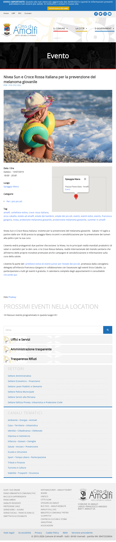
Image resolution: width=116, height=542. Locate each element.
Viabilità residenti (12, 503)
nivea (16, 219)
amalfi (7, 212)
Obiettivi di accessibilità (15, 516)
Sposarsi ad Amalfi (50, 503)
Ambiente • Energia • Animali (22, 420)
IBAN (65, 532)
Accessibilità (24, 532)
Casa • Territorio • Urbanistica (23, 425)
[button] (76, 197)
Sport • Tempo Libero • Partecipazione (27, 457)
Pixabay (12, 297)
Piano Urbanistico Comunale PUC (19, 493)
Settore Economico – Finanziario (24, 381)
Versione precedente (82, 532)
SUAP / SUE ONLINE (11, 490)
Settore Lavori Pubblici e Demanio (25, 386)
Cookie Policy (52, 532)
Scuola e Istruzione (17, 451)
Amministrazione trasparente (31, 349)
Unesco (44, 496)
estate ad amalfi (26, 216)
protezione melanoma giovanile (36, 219)
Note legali (9, 532)
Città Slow (46, 499)
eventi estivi (87, 216)
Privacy (38, 532)
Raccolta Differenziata (14, 496)
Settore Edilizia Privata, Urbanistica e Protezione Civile (35, 402)
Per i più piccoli (12, 85)
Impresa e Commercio (19, 436)
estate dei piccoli (63, 216)
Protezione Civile (11, 506)
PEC (20, 13)
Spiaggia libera (11, 186)
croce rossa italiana (38, 212)
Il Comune (59, 28)
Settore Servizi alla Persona (21, 397)
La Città (80, 28)
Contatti (28, 13)
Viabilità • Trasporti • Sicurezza (23, 473)
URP (13, 13)
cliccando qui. (11, 274)
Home (6, 13)
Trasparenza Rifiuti (24, 359)
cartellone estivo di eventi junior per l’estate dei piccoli (52, 263)
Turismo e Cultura (17, 467)
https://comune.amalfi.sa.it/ (93, 3)
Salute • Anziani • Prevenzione (23, 446)
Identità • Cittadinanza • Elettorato (25, 430)
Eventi (67, 189)
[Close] (85, 179)
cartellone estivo (19, 212)
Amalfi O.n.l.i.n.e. (49, 509)
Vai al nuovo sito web (58, 8)
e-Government (103, 28)
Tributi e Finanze (16, 462)
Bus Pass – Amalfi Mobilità (53, 506)
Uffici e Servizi (20, 339)
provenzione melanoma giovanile (69, 219)
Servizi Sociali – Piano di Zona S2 (18, 513)
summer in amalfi (96, 219)
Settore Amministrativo (19, 375)
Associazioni (47, 525)
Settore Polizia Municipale (21, 391)
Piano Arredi (9, 500)
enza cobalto (10, 216)
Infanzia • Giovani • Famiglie (22, 441)
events (97, 216)
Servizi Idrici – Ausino (13, 509)
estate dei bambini (44, 216)
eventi (76, 216)
